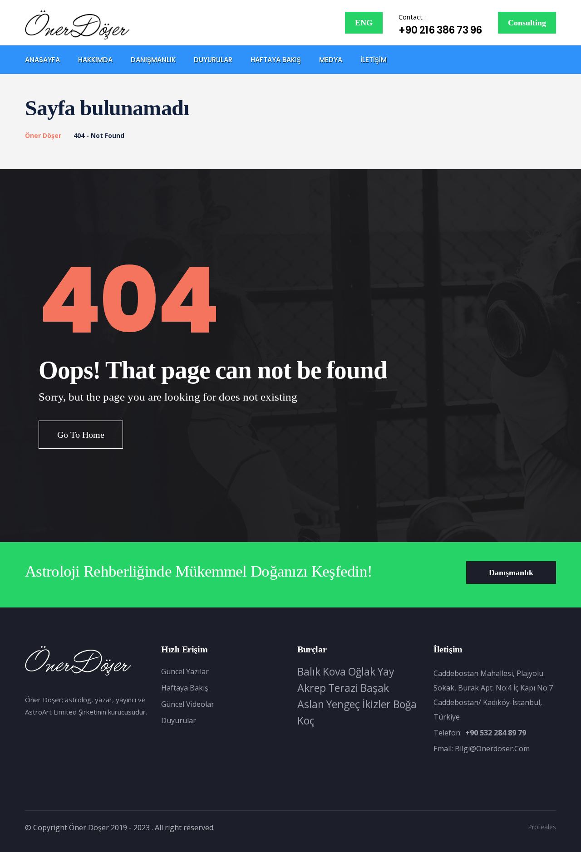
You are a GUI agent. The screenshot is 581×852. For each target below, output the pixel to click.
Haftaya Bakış (276, 59)
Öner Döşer (43, 135)
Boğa (405, 704)
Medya (330, 59)
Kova (334, 671)
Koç (306, 720)
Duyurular (213, 59)
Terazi (343, 688)
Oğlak (361, 671)
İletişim (373, 59)
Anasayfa (42, 59)
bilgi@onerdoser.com (492, 749)
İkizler (376, 704)
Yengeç (343, 704)
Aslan (310, 704)
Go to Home (80, 435)
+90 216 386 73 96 (440, 30)
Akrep (311, 688)
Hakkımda (95, 59)
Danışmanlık (153, 59)
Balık (308, 671)
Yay (386, 671)
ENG (364, 22)
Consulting (527, 22)
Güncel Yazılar (185, 671)
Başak (374, 688)
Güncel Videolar (187, 704)
